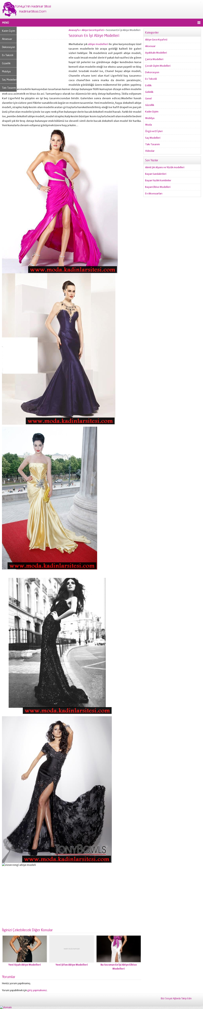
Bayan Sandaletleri (155, 173)
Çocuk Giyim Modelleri (157, 65)
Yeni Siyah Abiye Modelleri (24, 964)
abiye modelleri (98, 44)
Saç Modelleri (9, 79)
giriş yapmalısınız (37, 990)
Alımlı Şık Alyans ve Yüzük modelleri (164, 167)
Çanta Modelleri (154, 59)
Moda (148, 124)
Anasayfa (74, 30)
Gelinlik (149, 91)
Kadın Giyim (8, 30)
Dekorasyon (8, 47)
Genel (148, 98)
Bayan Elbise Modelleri (157, 186)
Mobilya (6, 71)
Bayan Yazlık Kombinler (158, 180)
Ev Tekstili (7, 55)
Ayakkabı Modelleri (156, 52)
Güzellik (6, 63)
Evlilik (148, 85)
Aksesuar (7, 38)
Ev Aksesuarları (153, 193)
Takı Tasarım (9, 87)
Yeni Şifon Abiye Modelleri (72, 964)
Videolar (150, 150)
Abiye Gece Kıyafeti (93, 30)
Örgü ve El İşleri (154, 131)
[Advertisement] (35, 56)
